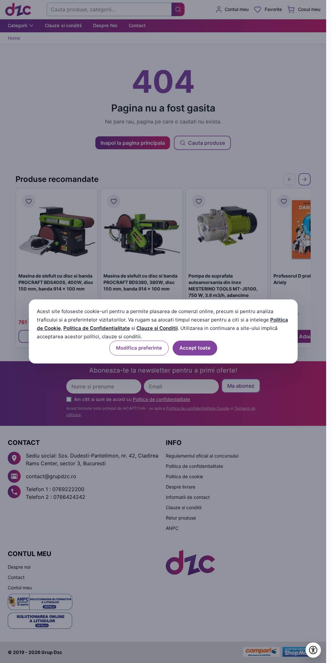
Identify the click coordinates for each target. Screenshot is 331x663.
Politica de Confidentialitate (96, 328)
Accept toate (194, 348)
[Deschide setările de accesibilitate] (313, 650)
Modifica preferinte (139, 348)
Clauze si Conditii (157, 328)
